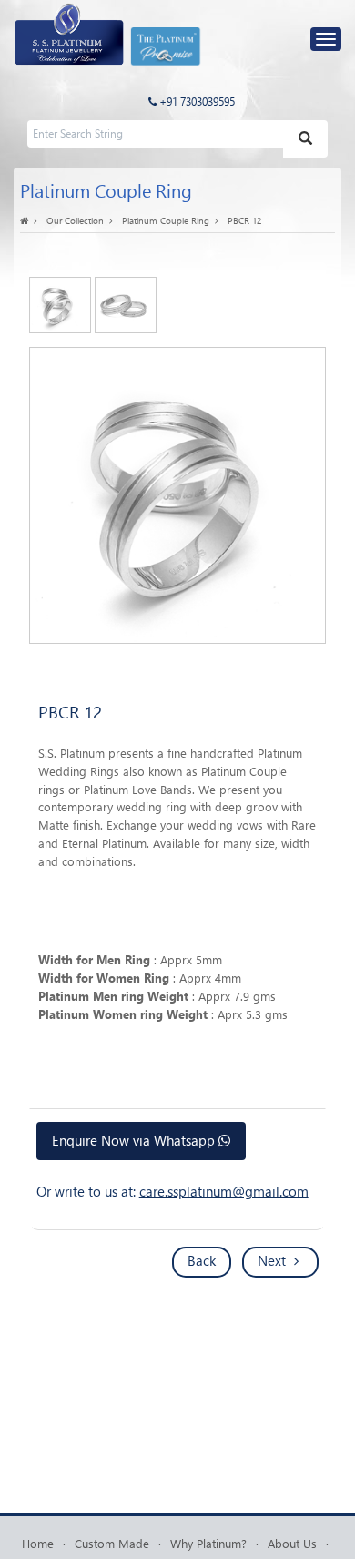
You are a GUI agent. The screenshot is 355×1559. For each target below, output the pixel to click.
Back (202, 1260)
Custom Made (112, 1543)
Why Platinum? (208, 1543)
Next (273, 1260)
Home (38, 1543)
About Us (292, 1543)
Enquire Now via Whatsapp (135, 1140)
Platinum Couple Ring (165, 220)
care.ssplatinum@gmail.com (224, 1191)
